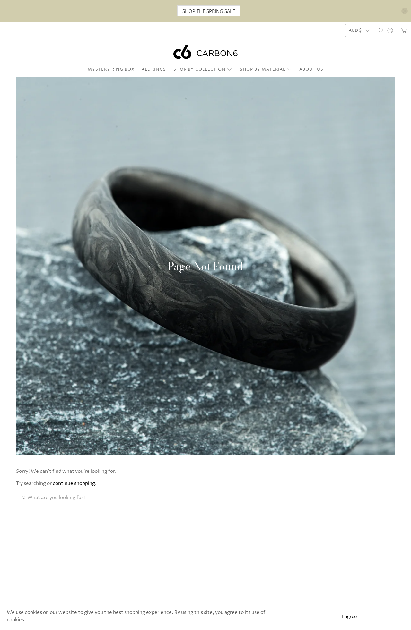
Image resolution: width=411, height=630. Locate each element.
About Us (311, 69)
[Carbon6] (205, 52)
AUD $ (355, 30)
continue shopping (74, 483)
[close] (404, 11)
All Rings (154, 69)
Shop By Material (262, 69)
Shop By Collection (199, 69)
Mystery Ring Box (111, 69)
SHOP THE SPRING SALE (208, 11)
